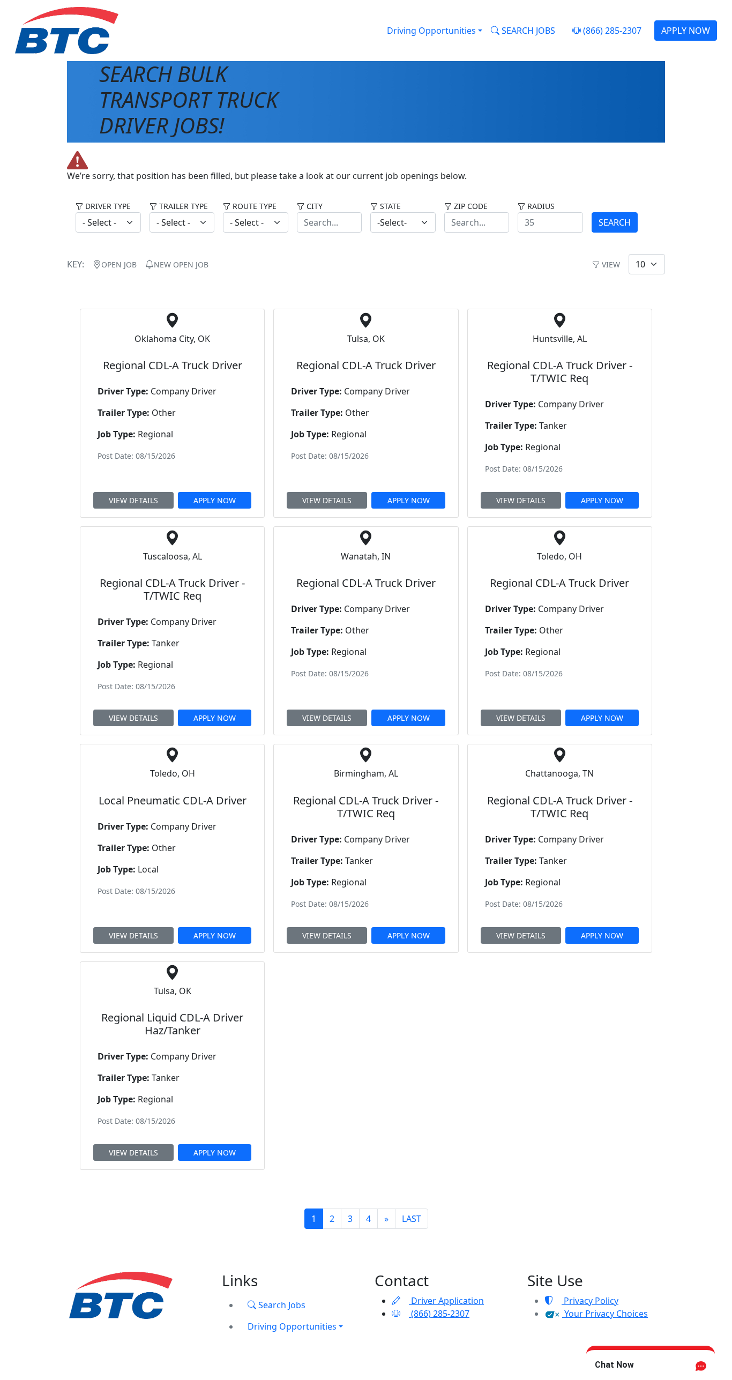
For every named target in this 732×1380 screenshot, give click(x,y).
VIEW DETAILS (133, 500)
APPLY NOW (685, 30)
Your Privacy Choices (605, 1313)
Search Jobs (280, 1305)
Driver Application (446, 1301)
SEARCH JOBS (527, 30)
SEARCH (615, 222)
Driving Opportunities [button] (431, 30)
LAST (411, 1219)
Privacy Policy (590, 1301)
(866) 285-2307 (611, 30)
